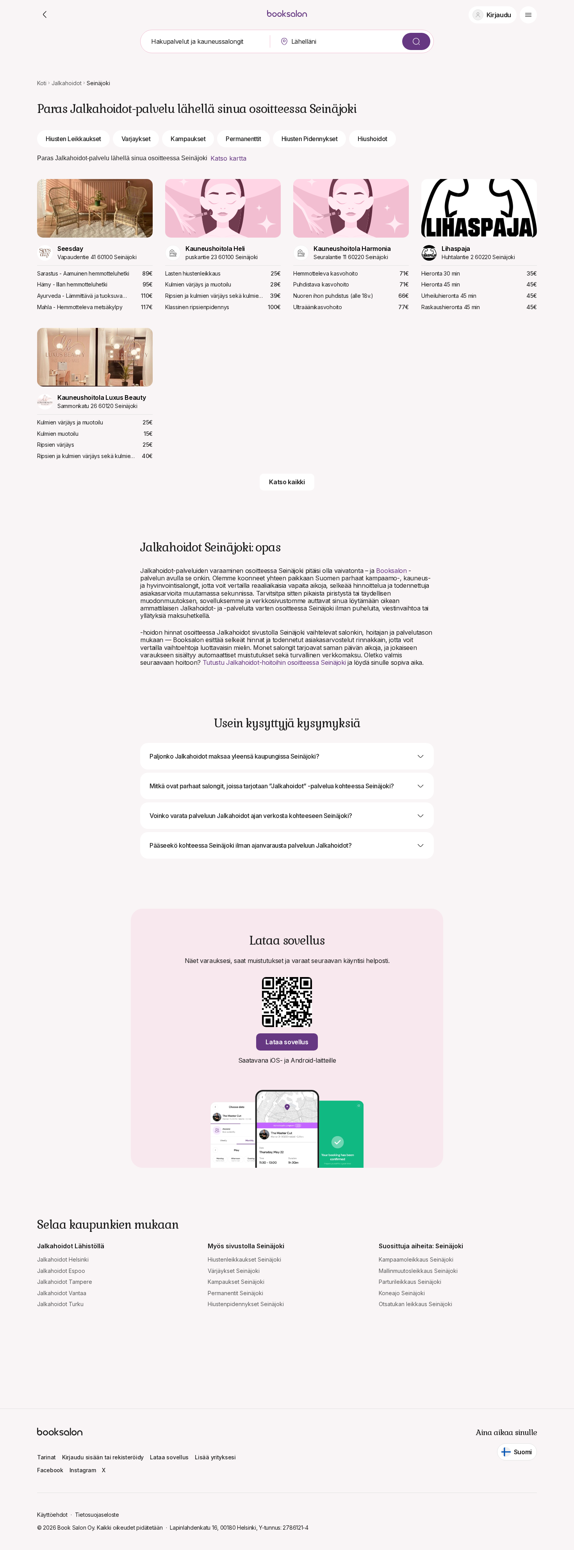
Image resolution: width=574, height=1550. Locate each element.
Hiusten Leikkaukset (73, 139)
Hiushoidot (372, 139)
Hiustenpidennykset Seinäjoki (246, 1304)
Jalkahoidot (67, 83)
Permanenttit (243, 139)
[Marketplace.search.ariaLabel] (416, 41)
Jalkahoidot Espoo (61, 1270)
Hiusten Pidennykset (310, 139)
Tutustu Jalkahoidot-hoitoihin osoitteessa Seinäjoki (274, 662)
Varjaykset (135, 139)
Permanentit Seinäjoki (235, 1293)
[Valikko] (528, 14)
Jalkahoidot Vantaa (61, 1293)
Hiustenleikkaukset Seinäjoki (244, 1259)
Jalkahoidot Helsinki (63, 1259)
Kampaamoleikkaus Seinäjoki (416, 1259)
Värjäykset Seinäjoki (234, 1270)
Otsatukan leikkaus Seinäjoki (415, 1304)
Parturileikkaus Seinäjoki (410, 1281)
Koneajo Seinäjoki (402, 1293)
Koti (41, 83)
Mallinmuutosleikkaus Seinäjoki (418, 1270)
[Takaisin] (45, 14)
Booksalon (391, 571)
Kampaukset (188, 139)
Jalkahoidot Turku (60, 1304)
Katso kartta (228, 158)
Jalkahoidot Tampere (64, 1281)
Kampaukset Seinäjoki (236, 1281)
